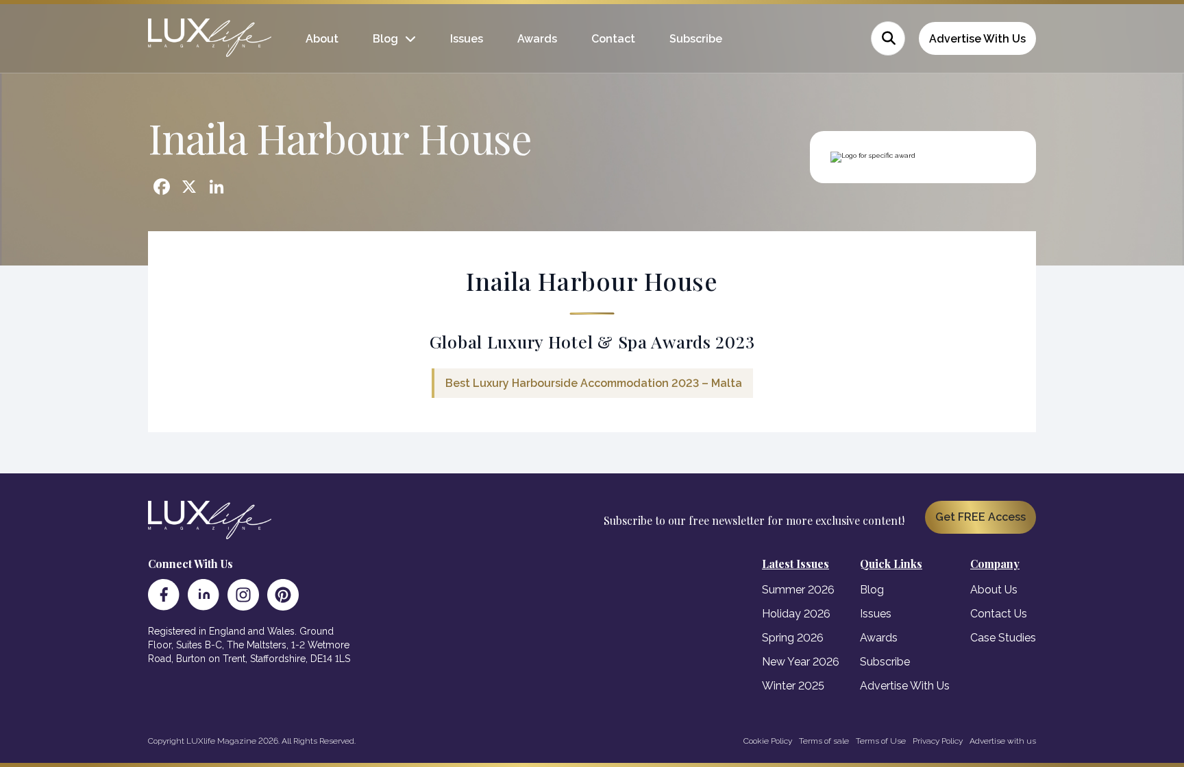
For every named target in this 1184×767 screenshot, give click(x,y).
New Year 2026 (800, 661)
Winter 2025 (793, 685)
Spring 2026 (793, 637)
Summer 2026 (798, 589)
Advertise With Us (977, 38)
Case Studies (1003, 637)
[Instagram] (243, 595)
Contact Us (998, 613)
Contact (613, 38)
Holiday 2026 (796, 613)
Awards (537, 38)
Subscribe (695, 38)
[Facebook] (164, 595)
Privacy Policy (938, 741)
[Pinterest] (283, 595)
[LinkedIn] (203, 595)
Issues (466, 38)
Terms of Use (881, 741)
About (322, 38)
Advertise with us (1003, 741)
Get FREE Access (980, 516)
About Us (994, 589)
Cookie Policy (767, 741)
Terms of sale (824, 741)
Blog (385, 38)
